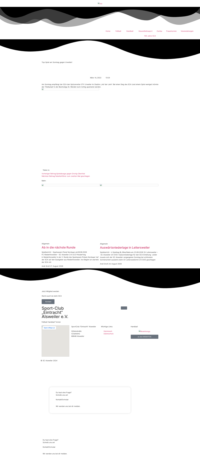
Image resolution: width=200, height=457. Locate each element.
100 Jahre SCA (150, 36)
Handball (129, 31)
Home (108, 31)
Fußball (118, 31)
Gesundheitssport (145, 31)
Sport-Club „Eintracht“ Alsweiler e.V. (55, 312)
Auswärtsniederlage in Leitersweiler (125, 247)
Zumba (159, 31)
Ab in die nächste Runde (58, 247)
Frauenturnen (171, 31)
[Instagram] (9, 33)
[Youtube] (15, 33)
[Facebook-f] (102, 360)
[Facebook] (3, 33)
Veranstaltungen (187, 31)
